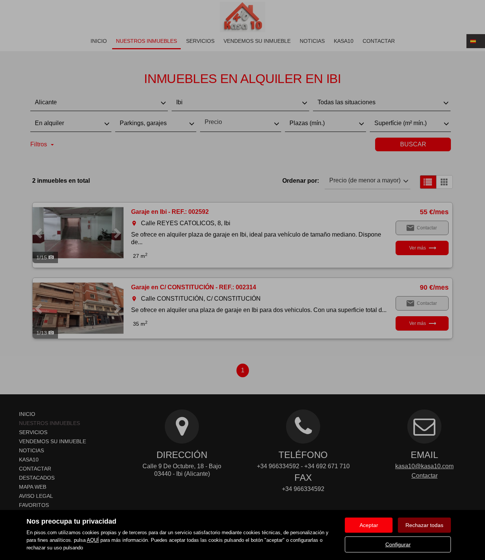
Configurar (398, 544)
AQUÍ (93, 540)
